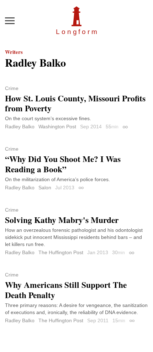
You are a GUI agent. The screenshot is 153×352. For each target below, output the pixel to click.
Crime (12, 88)
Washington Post (57, 126)
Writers (14, 52)
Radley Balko (20, 126)
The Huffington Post (60, 252)
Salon (44, 187)
